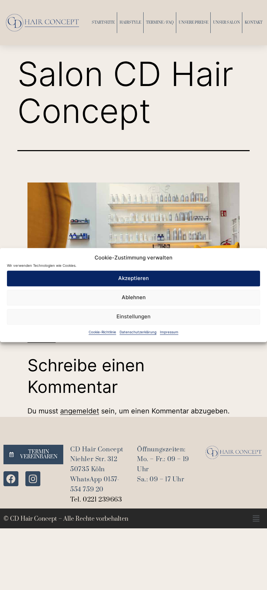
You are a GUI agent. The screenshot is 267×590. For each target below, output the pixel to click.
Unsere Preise (193, 22)
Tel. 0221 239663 (96, 500)
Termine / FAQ (160, 22)
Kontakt (253, 22)
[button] (256, 518)
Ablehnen (134, 297)
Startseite (103, 22)
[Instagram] (32, 478)
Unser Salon (226, 22)
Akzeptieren (133, 278)
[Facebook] (10, 478)
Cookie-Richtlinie (102, 332)
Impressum (169, 332)
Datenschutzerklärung (138, 332)
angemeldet (79, 411)
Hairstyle (130, 22)
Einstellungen (133, 316)
